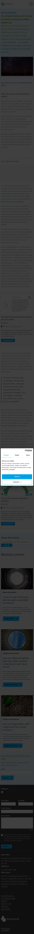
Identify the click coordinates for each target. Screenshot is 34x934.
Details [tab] (17, 455)
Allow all (17, 476)
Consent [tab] (6, 455)
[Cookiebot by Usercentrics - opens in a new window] (25, 451)
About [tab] (28, 455)
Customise (16, 482)
